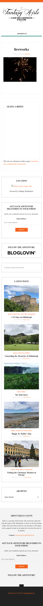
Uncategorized (31, 314)
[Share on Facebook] (20, 87)
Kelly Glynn (26, 319)
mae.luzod (27, 54)
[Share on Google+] (23, 87)
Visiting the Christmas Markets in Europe (21, 473)
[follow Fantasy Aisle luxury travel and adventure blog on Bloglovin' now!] (21, 254)
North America (28, 430)
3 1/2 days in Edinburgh (21, 317)
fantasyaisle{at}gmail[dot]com (24, 535)
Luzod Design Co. (29, 593)
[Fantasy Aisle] (21, 22)
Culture (13, 469)
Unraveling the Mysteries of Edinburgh (21, 356)
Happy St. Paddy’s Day (21, 433)
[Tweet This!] (16, 87)
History (28, 353)
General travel (16, 314)
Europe (10, 314)
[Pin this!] (27, 87)
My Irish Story (21, 394)
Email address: (21, 219)
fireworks (21, 49)
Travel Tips (24, 314)
